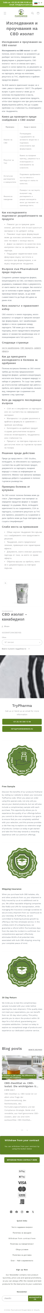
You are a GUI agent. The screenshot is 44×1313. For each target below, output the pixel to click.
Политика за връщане (22, 1233)
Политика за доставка (22, 1255)
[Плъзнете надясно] (27, 1130)
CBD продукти (26, 348)
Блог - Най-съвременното (22, 1261)
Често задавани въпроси (22, 1227)
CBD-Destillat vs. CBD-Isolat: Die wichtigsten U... (21, 1085)
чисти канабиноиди (10, 348)
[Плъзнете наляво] (16, 1130)
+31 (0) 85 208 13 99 (22, 722)
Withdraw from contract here (22, 1238)
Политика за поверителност (22, 1244)
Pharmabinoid (16, 1310)
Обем (4, 637)
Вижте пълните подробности (14, 649)
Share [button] (6, 626)
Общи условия (22, 1250)
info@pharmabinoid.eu (22, 729)
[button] (5, 13)
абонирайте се (35, 1298)
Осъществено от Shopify (30, 1310)
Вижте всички (35, 1050)
